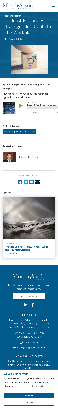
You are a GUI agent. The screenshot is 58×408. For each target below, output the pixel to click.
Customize (29, 403)
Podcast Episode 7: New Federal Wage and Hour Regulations (26, 248)
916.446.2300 (31, 342)
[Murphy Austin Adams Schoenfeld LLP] (18, 6)
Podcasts (17, 16)
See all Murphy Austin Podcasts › (19, 131)
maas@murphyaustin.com (31, 347)
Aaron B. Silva (15, 38)
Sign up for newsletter (29, 296)
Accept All (29, 395)
